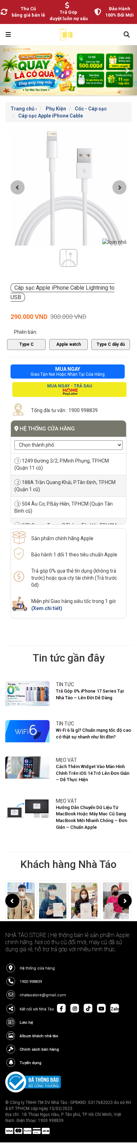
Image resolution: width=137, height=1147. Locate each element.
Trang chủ (22, 108)
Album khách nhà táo (39, 1036)
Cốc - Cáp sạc (91, 108)
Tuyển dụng (30, 1063)
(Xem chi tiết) (46, 608)
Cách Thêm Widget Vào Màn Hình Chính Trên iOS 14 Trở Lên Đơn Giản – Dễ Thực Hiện (92, 773)
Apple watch (68, 344)
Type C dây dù (111, 344)
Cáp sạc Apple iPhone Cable (50, 116)
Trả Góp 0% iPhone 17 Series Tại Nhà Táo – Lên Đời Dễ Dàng (90, 694)
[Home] (66, 36)
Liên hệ (26, 1022)
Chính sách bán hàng (39, 1049)
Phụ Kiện (56, 108)
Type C (26, 344)
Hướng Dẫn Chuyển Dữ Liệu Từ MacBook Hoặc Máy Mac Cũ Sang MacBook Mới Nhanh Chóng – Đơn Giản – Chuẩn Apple (91, 817)
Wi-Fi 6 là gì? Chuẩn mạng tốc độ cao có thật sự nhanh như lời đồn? (93, 733)
